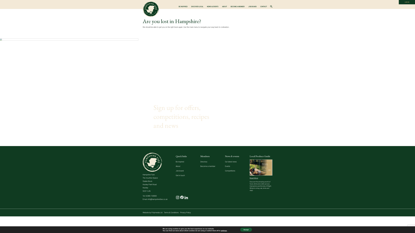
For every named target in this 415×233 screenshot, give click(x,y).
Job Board (252, 6)
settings (224, 230)
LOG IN (407, 2)
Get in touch (180, 175)
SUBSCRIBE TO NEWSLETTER (175, 137)
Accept (246, 230)
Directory (203, 162)
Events (227, 166)
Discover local (197, 6)
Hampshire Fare (151, 9)
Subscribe (258, 143)
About (178, 166)
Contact (263, 6)
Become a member (238, 6)
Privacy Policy (185, 213)
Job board (180, 171)
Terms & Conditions (171, 213)
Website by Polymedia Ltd (152, 213)
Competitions (230, 171)
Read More (254, 178)
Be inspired (180, 162)
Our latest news (231, 162)
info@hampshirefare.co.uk (158, 199)
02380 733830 (151, 196)
